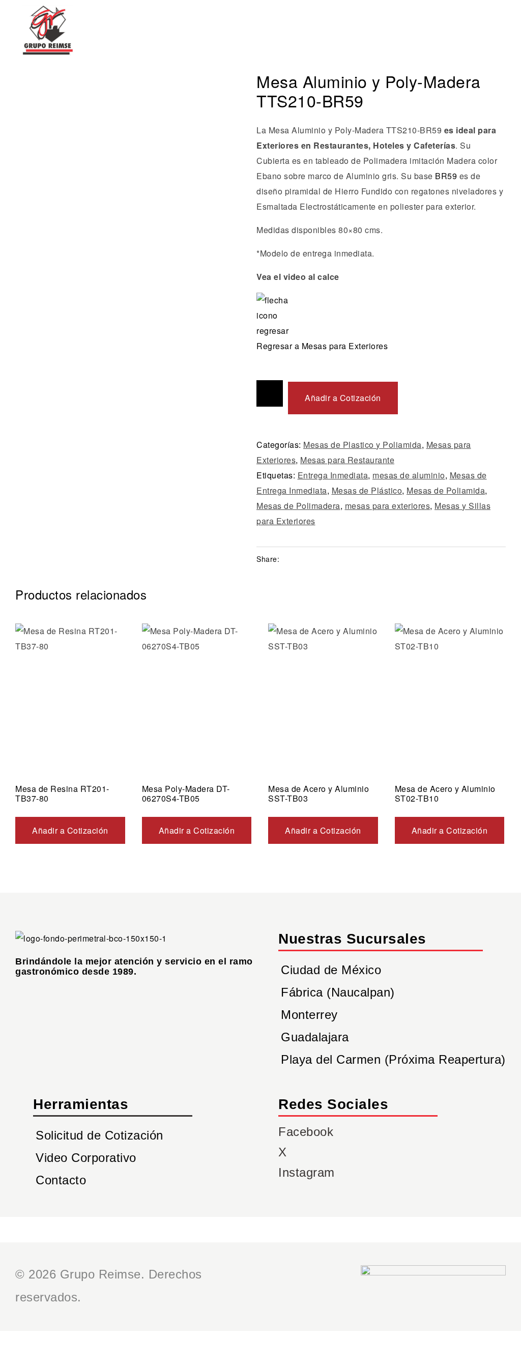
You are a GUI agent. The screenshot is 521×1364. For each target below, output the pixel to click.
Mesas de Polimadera (298, 506)
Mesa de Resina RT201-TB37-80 (62, 793)
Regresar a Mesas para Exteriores (322, 346)
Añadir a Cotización (343, 398)
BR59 (446, 176)
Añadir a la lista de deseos (269, 393)
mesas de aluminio (408, 475)
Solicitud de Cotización (99, 1135)
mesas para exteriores (387, 506)
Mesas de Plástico (367, 490)
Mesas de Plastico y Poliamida (362, 444)
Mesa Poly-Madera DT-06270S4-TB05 (186, 793)
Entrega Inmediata (333, 475)
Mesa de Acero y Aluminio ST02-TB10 (445, 793)
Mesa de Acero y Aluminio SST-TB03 (318, 793)
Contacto (61, 1180)
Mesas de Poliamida (446, 490)
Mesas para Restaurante (347, 460)
